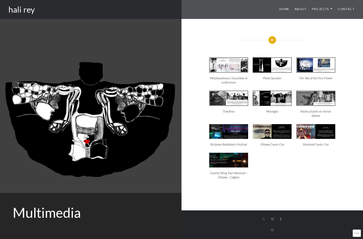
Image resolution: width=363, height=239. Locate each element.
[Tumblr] (281, 219)
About (301, 9)
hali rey (21, 9)
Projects (320, 9)
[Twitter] (264, 219)
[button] (228, 71)
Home (284, 9)
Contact (346, 9)
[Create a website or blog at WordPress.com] (272, 230)
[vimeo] (272, 219)
